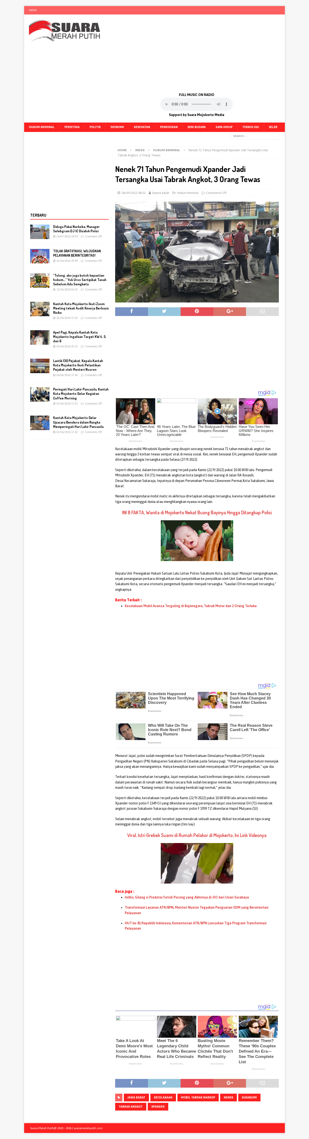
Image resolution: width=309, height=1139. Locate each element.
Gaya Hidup (224, 127)
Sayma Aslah (160, 193)
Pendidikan (169, 127)
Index (33, 10)
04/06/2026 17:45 (67, 375)
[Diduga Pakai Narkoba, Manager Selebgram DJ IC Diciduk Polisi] (39, 232)
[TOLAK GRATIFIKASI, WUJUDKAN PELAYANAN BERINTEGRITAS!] (39, 256)
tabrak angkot (131, 1106)
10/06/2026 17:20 (67, 317)
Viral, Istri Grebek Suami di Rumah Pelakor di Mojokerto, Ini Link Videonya (197, 835)
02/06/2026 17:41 (67, 432)
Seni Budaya (197, 127)
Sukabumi (249, 1097)
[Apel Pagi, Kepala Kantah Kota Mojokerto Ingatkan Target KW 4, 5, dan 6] (39, 337)
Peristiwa (72, 127)
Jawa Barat (136, 1097)
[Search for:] (255, 136)
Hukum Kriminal (42, 127)
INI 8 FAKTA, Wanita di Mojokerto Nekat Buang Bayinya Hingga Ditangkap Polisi (197, 512)
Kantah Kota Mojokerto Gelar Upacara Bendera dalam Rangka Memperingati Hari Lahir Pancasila (78, 422)
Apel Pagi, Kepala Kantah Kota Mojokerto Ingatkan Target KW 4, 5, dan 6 (79, 336)
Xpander (158, 1106)
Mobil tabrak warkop (198, 1097)
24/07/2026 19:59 (67, 236)
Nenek (228, 1097)
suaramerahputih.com (88, 1128)
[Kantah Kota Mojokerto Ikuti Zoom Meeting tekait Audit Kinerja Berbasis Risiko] (39, 309)
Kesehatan (142, 127)
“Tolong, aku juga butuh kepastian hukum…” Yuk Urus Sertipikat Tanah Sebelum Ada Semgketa (79, 279)
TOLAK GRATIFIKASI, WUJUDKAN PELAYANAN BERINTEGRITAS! (77, 253)
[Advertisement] (196, 53)
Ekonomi (117, 127)
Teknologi (250, 127)
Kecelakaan (163, 1097)
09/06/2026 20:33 (67, 346)
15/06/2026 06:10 (67, 289)
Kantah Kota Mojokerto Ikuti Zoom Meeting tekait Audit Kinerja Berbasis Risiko (81, 308)
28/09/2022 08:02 (133, 193)
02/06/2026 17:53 (67, 403)
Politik (95, 127)
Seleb (273, 127)
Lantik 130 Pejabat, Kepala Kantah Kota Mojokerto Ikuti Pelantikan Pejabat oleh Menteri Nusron (78, 365)
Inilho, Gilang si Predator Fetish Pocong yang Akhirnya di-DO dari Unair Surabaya (187, 897)
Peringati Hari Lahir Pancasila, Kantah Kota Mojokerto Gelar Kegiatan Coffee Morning (81, 393)
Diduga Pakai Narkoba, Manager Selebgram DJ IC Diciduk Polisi (76, 229)
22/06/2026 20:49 (67, 260)
